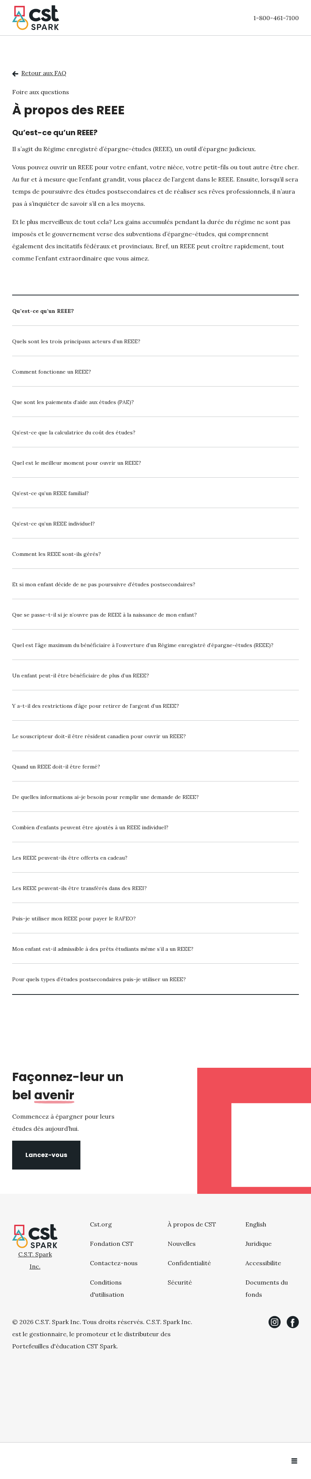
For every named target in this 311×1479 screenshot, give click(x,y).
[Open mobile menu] (294, 1461)
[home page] (35, 17)
